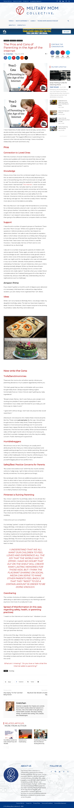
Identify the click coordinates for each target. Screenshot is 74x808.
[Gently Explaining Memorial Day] (53, 128)
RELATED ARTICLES (14, 723)
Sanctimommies (18, 376)
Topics (11, 20)
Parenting (11, 671)
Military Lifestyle (54, 79)
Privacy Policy (36, 803)
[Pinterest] (66, 1)
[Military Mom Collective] (37, 11)
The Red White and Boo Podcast (48, 20)
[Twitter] (69, 1)
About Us (12, 25)
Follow (57, 50)
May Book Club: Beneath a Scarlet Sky (37, 693)
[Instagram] (60, 1)
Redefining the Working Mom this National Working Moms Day (40, 741)
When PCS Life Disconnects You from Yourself (64, 119)
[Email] (26, 58)
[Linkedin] (63, 1)
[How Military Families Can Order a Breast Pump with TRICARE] (10, 733)
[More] (38, 682)
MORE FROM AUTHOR (15, 726)
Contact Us (25, 1)
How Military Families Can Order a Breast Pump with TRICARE (10, 741)
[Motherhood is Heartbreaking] (25, 733)
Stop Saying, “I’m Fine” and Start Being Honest (13, 693)
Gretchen (9, 54)
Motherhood (13, 40)
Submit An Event (17, 1)
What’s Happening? (22, 20)
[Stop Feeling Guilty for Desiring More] (60, 75)
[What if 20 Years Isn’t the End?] (53, 112)
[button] (68, 21)
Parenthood (19, 40)
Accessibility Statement (35, 1)
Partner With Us (7, 1)
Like (52, 50)
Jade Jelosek (54, 87)
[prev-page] (5, 747)
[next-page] (7, 747)
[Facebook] (57, 1)
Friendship (6, 40)
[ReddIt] (22, 58)
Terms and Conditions (47, 803)
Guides (33, 20)
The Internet (27, 184)
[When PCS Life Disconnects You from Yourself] (53, 119)
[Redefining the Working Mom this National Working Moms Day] (40, 733)
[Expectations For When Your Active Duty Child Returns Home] (53, 102)
